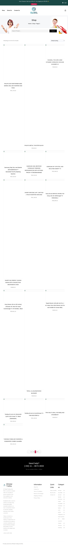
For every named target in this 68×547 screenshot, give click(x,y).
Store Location (53, 490)
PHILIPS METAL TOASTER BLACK (34, 145)
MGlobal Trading (9, 485)
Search (53, 30)
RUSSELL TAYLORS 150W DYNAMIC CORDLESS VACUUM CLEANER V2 (55, 62)
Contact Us (36, 489)
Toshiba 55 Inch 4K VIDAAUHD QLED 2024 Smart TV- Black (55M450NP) (13, 416)
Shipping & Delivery (38, 495)
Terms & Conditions (38, 491)
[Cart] (65, 10)
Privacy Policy (37, 497)
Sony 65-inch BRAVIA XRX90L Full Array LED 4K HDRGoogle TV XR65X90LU (55, 196)
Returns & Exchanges (38, 493)
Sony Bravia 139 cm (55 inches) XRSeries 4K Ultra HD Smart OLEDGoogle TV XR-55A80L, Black (13, 306)
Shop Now (34, 4)
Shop (33, 23)
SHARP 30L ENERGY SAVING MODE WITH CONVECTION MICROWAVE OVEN (13, 282)
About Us (36, 487)
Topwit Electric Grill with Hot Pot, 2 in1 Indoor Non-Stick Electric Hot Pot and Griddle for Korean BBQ (55, 305)
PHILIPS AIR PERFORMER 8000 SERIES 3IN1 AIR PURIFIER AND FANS (13, 86)
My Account (52, 492)
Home (29, 23)
